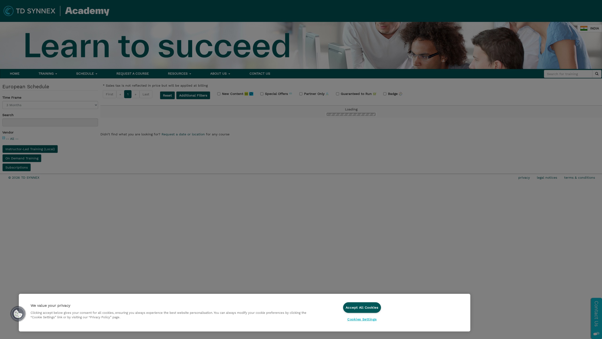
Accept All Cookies (362, 307)
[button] (18, 313)
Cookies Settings (362, 319)
